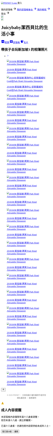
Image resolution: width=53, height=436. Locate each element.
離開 (16, 432)
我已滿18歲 (7, 432)
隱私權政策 (21, 398)
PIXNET (16, 395)
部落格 (16, 42)
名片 (26, 42)
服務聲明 (32, 398)
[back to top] (3, 389)
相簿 (7, 42)
